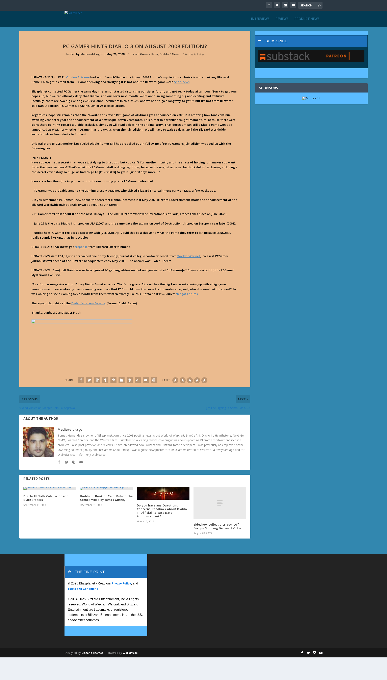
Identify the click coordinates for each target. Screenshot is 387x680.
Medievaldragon (91, 54)
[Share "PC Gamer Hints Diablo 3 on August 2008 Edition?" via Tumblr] (105, 380)
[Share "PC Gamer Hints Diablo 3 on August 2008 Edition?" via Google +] (97, 380)
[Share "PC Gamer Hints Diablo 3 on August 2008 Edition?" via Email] (146, 380)
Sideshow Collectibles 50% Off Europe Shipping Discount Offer (217, 526)
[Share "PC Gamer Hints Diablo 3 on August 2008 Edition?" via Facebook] (81, 380)
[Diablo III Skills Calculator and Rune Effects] (49, 488)
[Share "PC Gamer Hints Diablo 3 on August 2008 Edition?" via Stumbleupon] (138, 380)
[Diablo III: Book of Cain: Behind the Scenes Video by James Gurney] (106, 488)
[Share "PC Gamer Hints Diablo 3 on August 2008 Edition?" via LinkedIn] (122, 380)
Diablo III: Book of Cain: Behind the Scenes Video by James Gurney (106, 498)
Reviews (282, 19)
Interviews (260, 19)
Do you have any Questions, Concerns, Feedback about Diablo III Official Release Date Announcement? (162, 510)
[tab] (311, 41)
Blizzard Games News (143, 54)
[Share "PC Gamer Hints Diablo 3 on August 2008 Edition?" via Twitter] (89, 380)
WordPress (130, 653)
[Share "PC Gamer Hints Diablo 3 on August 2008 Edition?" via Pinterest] (113, 380)
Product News (306, 19)
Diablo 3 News (169, 54)
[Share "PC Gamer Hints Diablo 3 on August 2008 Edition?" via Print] (154, 380)
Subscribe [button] (276, 41)
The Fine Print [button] (90, 572)
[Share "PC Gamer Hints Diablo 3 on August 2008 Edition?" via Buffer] (130, 380)
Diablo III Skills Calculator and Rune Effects (46, 498)
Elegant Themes (92, 653)
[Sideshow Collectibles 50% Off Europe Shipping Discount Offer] (220, 503)
